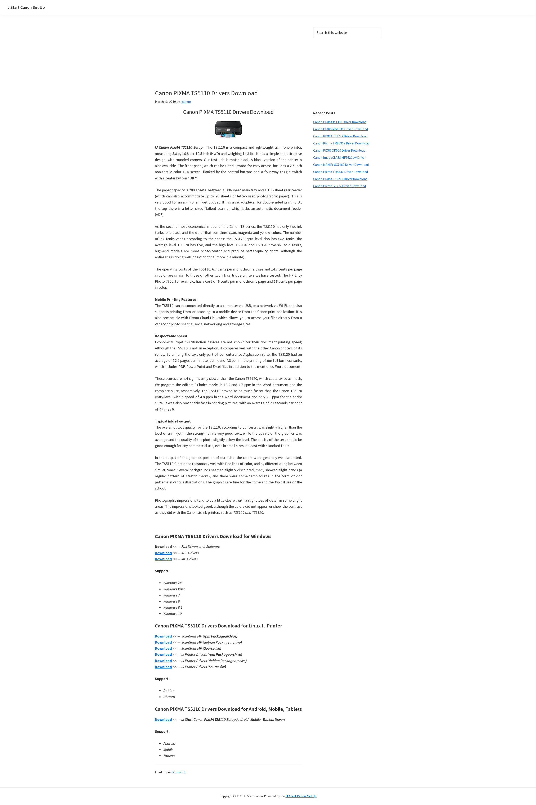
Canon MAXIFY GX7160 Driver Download (341, 164)
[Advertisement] (228, 58)
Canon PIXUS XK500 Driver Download (339, 150)
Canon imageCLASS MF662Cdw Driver (339, 157)
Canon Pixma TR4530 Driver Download (340, 172)
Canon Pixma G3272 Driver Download (339, 186)
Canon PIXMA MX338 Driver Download (339, 122)
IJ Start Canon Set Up (25, 7)
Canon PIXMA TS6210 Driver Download (340, 179)
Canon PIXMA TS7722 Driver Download (340, 136)
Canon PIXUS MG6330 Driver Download (340, 129)
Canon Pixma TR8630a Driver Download (341, 143)
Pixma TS (179, 772)
